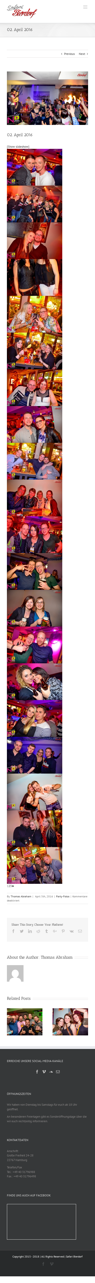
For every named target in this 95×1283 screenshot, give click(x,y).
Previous (69, 54)
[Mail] (58, 1072)
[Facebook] (37, 1072)
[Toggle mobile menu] (85, 7)
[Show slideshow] (18, 147)
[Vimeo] (44, 1072)
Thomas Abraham (21, 896)
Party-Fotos (62, 896)
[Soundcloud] (51, 1072)
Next (82, 54)
